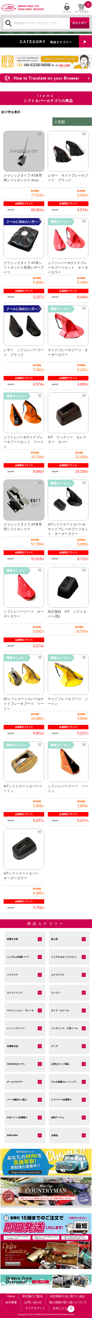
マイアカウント (35, 1308)
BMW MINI (12, 1135)
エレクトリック (15, 992)
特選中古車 (12, 939)
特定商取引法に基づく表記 (67, 1296)
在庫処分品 (12, 1046)
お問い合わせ (33, 1302)
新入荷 (54, 939)
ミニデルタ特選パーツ (18, 957)
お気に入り (62, 1308)
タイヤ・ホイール (60, 1010)
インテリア (12, 975)
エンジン (55, 992)
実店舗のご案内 (32, 1296)
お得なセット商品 (60, 1064)
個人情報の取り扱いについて (68, 1302)
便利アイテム (58, 1117)
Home (11, 1296)
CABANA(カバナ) (15, 1064)
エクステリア (58, 975)
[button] (40, 134)
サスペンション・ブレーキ (20, 1010)
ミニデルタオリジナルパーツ (65, 957)
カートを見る (82, 11)
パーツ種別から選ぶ (17, 1099)
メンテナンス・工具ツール (64, 1028)
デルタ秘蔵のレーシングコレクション (70, 1082)
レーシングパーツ (16, 1028)
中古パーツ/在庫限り (17, 1117)
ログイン (67, 11)
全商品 (54, 1135)
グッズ (54, 1046)
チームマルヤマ (15, 1082)
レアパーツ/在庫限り (61, 1099)
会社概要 (11, 1302)
